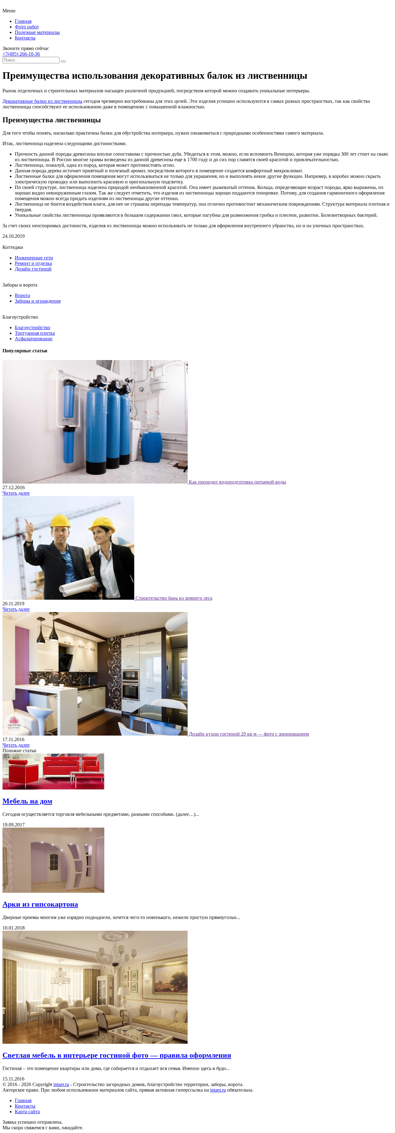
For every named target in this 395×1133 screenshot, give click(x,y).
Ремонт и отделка (33, 263)
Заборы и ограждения (37, 301)
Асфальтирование (33, 338)
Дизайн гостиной (33, 268)
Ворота (22, 295)
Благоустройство (32, 327)
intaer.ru (61, 1084)
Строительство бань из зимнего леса (173, 598)
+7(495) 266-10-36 (21, 54)
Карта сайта (27, 1111)
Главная (23, 21)
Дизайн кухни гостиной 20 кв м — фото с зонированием (249, 733)
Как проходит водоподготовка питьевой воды (237, 482)
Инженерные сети (34, 257)
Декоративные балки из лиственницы (42, 101)
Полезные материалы (37, 32)
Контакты (25, 37)
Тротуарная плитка (35, 333)
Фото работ (27, 26)
